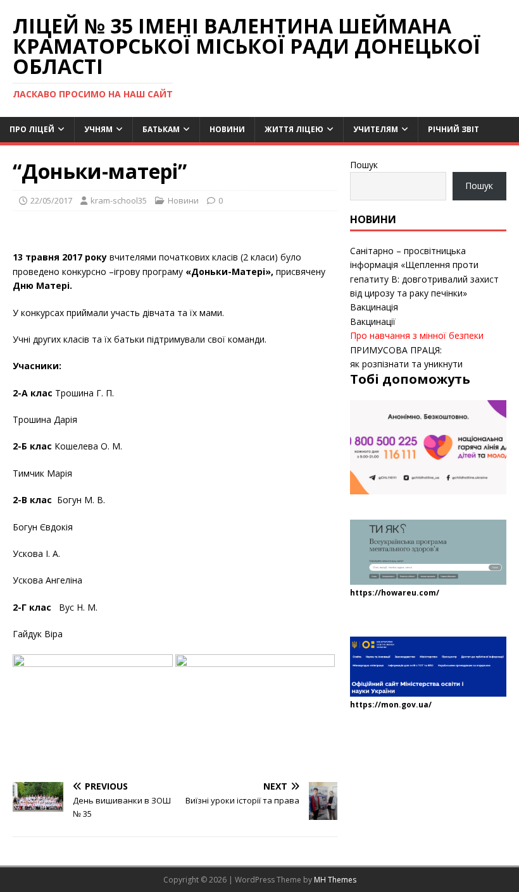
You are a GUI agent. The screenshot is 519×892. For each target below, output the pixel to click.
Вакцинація (374, 307)
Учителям (375, 129)
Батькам (161, 129)
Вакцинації (373, 321)
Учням (98, 129)
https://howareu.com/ (394, 592)
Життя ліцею (294, 129)
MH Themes (335, 879)
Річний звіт (453, 129)
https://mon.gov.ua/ (391, 704)
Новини (227, 129)
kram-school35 (119, 200)
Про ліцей (31, 129)
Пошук (364, 165)
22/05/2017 (51, 200)
